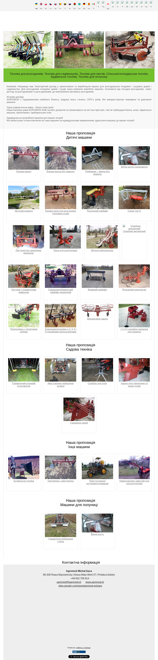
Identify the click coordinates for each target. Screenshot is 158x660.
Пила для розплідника (65, 250)
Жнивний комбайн (97, 289)
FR (98, 7)
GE (108, 8)
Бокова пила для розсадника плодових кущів (60, 212)
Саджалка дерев (79, 422)
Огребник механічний (134, 231)
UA (36, 8)
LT (65, 8)
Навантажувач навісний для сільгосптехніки (134, 482)
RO (60, 8)
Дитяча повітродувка (102, 250)
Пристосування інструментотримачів (97, 482)
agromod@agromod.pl (69, 582)
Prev (14, 52)
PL (46, 8)
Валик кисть (97, 534)
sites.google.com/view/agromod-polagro (80, 585)
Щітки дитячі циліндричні (134, 167)
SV (113, 7)
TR (151, 7)
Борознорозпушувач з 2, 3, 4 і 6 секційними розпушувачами (60, 330)
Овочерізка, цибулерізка (61, 481)
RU (70, 8)
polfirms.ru (80, 648)
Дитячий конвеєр (24, 211)
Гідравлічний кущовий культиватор (23, 384)
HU (103, 7)
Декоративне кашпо (97, 318)
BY (75, 8)
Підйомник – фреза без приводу (97, 172)
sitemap (87, 648)
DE (84, 8)
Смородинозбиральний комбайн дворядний (60, 291)
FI (122, 7)
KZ (79, 8)
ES (89, 8)
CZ (51, 8)
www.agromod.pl (94, 582)
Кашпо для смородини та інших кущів (134, 384)
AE (132, 7)
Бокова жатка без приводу (61, 171)
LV (117, 7)
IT (93, 8)
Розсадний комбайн (97, 211)
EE (146, 7)
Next (146, 52)
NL (141, 7)
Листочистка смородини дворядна (28, 251)
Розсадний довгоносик (134, 289)
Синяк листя (134, 211)
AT (137, 7)
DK (127, 7)
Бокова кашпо (23, 171)
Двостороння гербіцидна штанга (61, 384)
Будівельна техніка (24, 481)
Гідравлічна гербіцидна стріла (60, 540)
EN (41, 8)
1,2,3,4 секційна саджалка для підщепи (134, 330)
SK (55, 8)
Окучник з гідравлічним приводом (23, 291)
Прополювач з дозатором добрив (23, 330)
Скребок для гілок (97, 383)
